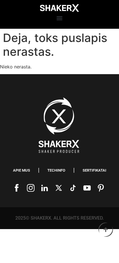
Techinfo (56, 170)
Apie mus (21, 170)
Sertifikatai (94, 170)
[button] (59, 18)
